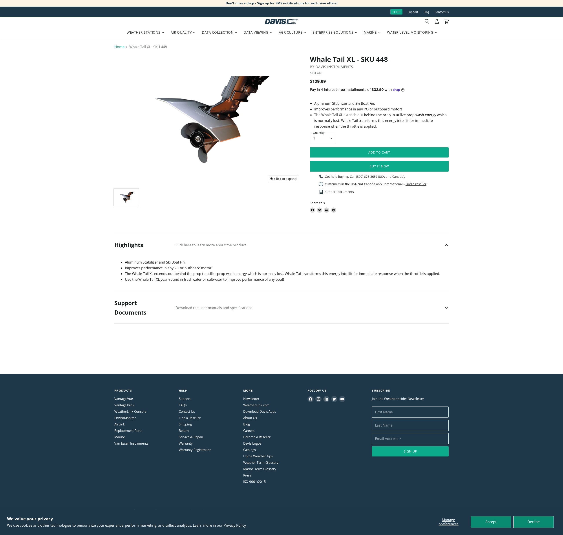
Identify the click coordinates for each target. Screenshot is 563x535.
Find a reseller (416, 184)
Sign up (410, 451)
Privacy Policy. (235, 525)
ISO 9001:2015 (254, 481)
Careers (248, 430)
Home (119, 47)
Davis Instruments (334, 66)
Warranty (186, 443)
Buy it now (379, 166)
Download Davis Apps (259, 411)
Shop (396, 12)
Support (413, 12)
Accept (491, 521)
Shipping (185, 424)
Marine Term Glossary (259, 469)
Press (247, 475)
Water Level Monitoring (411, 32)
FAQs (183, 405)
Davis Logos (252, 443)
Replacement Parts (128, 430)
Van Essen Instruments (131, 443)
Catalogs (249, 449)
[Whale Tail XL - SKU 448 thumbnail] (126, 197)
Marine (371, 32)
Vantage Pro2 (124, 405)
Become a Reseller (257, 437)
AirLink (119, 424)
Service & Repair (191, 437)
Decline (533, 521)
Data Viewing (256, 32)
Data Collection (218, 32)
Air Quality (182, 32)
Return (184, 430)
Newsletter (251, 398)
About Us (250, 418)
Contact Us (442, 12)
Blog (426, 12)
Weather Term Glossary (260, 462)
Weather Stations (144, 32)
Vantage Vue (123, 398)
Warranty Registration (195, 449)
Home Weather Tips (258, 456)
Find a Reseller (190, 418)
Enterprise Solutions (334, 32)
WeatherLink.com (256, 405)
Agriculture (291, 32)
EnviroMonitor (125, 418)
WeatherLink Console (130, 411)
